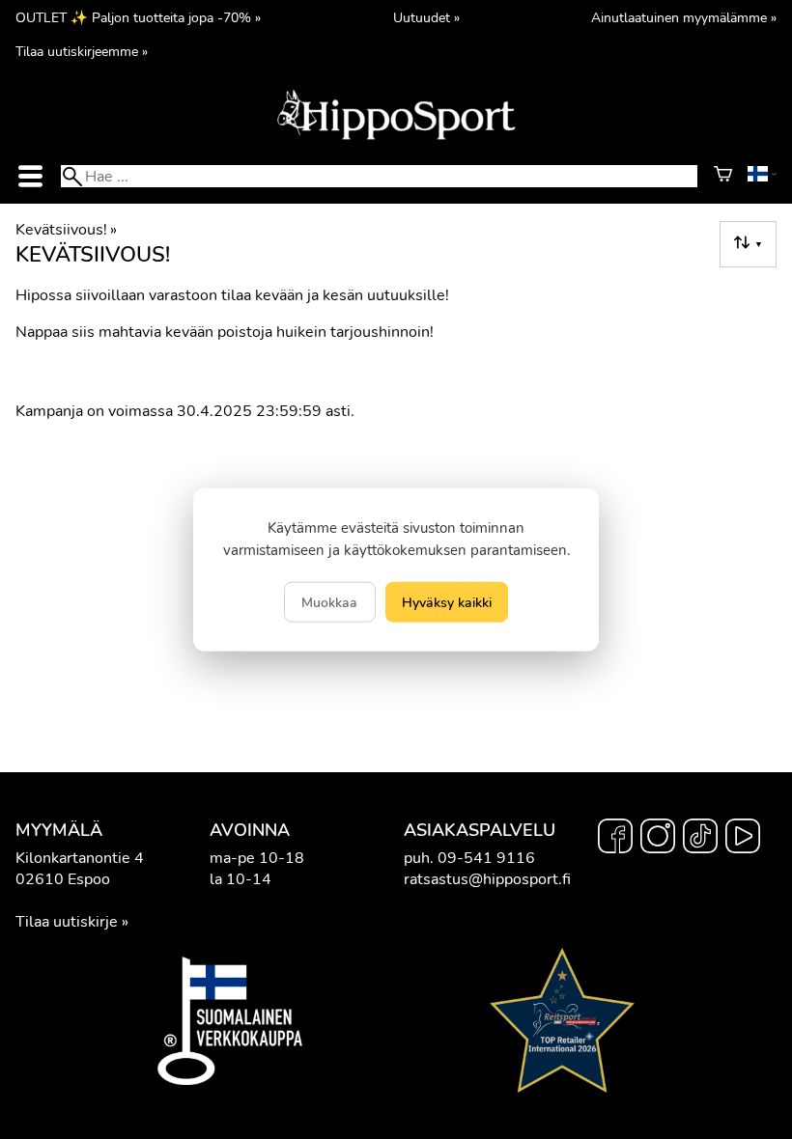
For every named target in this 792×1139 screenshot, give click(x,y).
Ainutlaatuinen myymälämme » (684, 17)
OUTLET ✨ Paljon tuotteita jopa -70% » (138, 17)
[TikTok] (700, 839)
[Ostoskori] (723, 176)
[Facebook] (615, 839)
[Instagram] (657, 839)
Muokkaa (329, 601)
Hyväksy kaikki (447, 601)
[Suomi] (762, 176)
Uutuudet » (426, 17)
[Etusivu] (396, 138)
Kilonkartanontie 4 (79, 858)
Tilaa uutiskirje (66, 921)
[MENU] (29, 176)
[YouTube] (742, 839)
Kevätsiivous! (66, 229)
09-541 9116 (486, 858)
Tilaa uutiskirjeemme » (81, 51)
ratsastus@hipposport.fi (487, 879)
